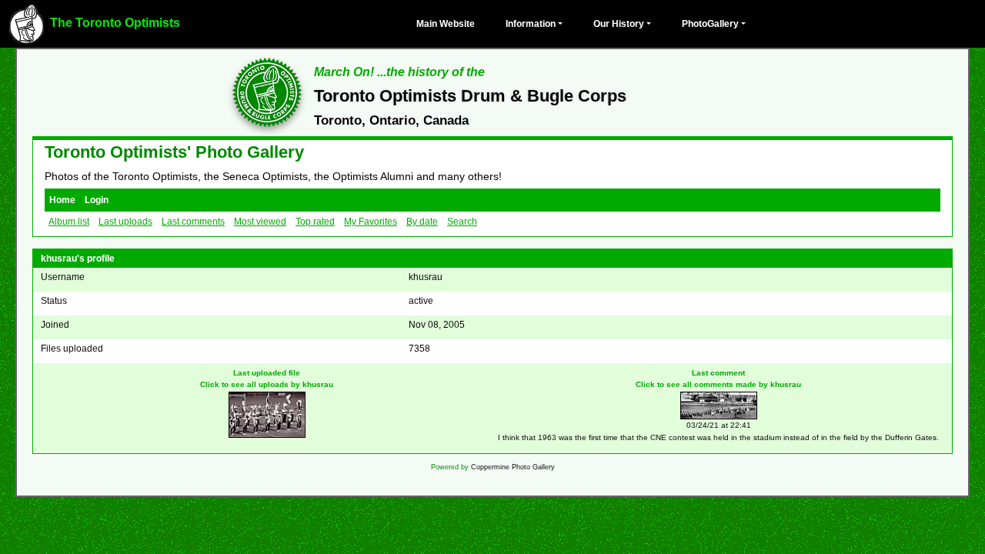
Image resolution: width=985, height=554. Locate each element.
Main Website (445, 23)
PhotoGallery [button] (710, 23)
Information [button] (531, 23)
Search (462, 221)
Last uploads (125, 221)
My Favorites (370, 221)
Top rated (315, 221)
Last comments (193, 221)
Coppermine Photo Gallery (513, 467)
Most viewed (260, 221)
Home (62, 200)
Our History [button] (618, 23)
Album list (68, 221)
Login (97, 200)
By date (422, 221)
